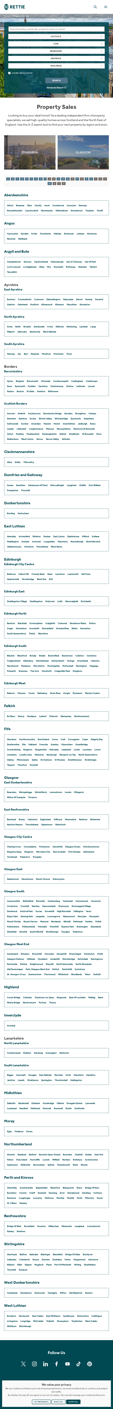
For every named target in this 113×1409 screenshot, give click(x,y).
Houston (41, 1226)
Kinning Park (27, 916)
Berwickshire (13, 371)
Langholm (72, 485)
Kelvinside (12, 964)
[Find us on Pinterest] (89, 1364)
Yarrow (39, 439)
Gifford (85, 536)
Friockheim (45, 233)
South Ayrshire (14, 344)
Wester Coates (92, 693)
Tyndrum (23, 1269)
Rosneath (58, 267)
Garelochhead (41, 261)
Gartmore (93, 1259)
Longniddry (49, 541)
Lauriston (60, 574)
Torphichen (76, 1321)
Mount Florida (14, 921)
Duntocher (39, 1293)
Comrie (23, 1193)
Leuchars (87, 749)
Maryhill (50, 964)
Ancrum (11, 413)
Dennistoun (27, 879)
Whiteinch (63, 974)
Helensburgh (57, 261)
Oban (41, 267)
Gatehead (22, 304)
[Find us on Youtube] (67, 1364)
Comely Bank (38, 574)
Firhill (100, 954)
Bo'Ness (11, 716)
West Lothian (15, 1305)
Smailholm (74, 434)
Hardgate (52, 1293)
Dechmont (24, 1316)
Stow (98, 434)
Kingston (28, 851)
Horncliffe (35, 1159)
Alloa (9, 462)
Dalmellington (53, 299)
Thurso (52, 1002)
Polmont (53, 716)
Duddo (88, 1154)
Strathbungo (52, 931)
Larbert (43, 716)
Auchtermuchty (27, 739)
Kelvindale (83, 959)
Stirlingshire (14, 1244)
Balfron (23, 1254)
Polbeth (50, 1321)
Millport (11, 331)
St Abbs (30, 391)
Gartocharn (23, 513)
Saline (35, 760)
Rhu (49, 267)
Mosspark (94, 916)
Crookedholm (24, 299)
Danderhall (23, 1103)
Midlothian (13, 1093)
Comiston (91, 655)
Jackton (11, 1080)
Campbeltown (14, 261)
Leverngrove (53, 916)
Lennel (91, 386)
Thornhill (25, 490)
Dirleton (37, 536)
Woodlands (76, 974)
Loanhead (12, 1108)
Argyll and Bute (16, 251)
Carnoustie (12, 233)
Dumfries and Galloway (23, 475)
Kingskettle (41, 749)
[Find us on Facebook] (56, 1364)
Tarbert (93, 267)
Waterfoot (60, 824)
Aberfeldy (12, 1187)
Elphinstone (73, 536)
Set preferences (41, 1402)
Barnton (11, 623)
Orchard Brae (62, 628)
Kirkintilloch (41, 792)
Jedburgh (82, 423)
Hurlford (34, 304)
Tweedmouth (63, 1164)
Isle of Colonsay (74, 261)
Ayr (19, 354)
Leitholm (80, 386)
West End (41, 579)
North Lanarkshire (16, 1043)
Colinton (79, 655)
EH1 (51, 579)
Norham (66, 1159)
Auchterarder (26, 1187)
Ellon (29, 205)
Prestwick (59, 354)
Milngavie (79, 792)
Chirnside (45, 381)
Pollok (98, 921)
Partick (55, 969)
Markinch (39, 754)
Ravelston (85, 628)
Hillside (57, 233)
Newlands (56, 921)
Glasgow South (14, 891)
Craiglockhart (14, 660)
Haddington (13, 541)
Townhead (12, 857)
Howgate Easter (75, 1103)
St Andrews (46, 760)
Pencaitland (42, 546)
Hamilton (90, 1075)
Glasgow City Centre (18, 837)
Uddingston (76, 1080)
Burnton (11, 299)
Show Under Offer (22, 73)
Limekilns (12, 754)
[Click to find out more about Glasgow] (83, 152)
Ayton (10, 381)
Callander (11, 1259)
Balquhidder (42, 1187)
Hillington (78, 911)
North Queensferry (88, 754)
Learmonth (73, 574)
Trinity (32, 633)
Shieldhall (12, 931)
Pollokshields (28, 926)
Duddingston (36, 601)
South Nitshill (36, 931)
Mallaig (91, 997)
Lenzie (68, 792)
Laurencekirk (31, 210)
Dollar (18, 462)
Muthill (70, 1198)
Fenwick (99, 299)
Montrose (92, 233)
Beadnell (22, 1154)
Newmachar (47, 210)
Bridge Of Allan (72, 1254)
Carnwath (21, 1075)
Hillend (60, 1103)
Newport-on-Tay (68, 754)
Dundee (25, 233)
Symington (46, 1080)
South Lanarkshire (16, 1065)
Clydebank (12, 1293)
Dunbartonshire (17, 503)
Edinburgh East (14, 591)
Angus (9, 223)
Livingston (12, 1321)
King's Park (12, 916)
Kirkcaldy (54, 749)
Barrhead (11, 819)
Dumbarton (26, 1293)
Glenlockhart (57, 660)
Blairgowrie (68, 1187)
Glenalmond (73, 1193)
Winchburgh (25, 1326)
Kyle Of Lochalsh (77, 997)
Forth (68, 1075)
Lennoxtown (56, 792)
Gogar (10, 628)
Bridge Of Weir (14, 1226)
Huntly (38, 205)
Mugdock (39, 1264)
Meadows (26, 666)
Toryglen (65, 931)
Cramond (62, 623)
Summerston (34, 974)
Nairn (100, 997)
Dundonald (39, 326)
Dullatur (27, 1053)
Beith (18, 326)
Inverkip (11, 1025)
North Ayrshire (14, 317)
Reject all (58, 1402)
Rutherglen (82, 926)
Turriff (100, 210)
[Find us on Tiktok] (78, 1364)
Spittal (51, 1164)
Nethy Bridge (13, 1002)
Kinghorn (27, 749)
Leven (97, 749)
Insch (47, 205)
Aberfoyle (12, 1254)
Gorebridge (48, 1103)
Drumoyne (63, 906)
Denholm (11, 418)
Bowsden (67, 1154)
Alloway (11, 354)
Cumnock (39, 299)
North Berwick (93, 541)
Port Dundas (74, 851)
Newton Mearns (15, 824)
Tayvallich (12, 272)
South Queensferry (16, 633)
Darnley (36, 906)
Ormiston (29, 546)
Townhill (34, 765)
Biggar (10, 1075)
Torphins (89, 210)
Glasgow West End (16, 944)
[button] (95, 7)
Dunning (53, 1193)
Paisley (10, 1231)
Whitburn (11, 1326)
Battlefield (28, 901)
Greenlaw (36, 423)
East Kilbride (45, 1075)
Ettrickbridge (61, 418)
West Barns (56, 546)
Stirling (77, 1264)
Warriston (43, 633)
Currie (31, 693)
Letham (80, 233)
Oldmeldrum (62, 210)
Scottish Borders (15, 403)
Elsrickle (58, 1075)
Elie (24, 744)
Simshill (23, 931)
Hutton (69, 386)
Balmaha (34, 1254)
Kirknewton (83, 1316)
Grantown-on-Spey (44, 997)
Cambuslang (54, 901)
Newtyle (11, 238)
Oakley (10, 760)
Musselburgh (77, 541)
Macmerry (63, 541)
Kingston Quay (14, 851)
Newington (81, 666)
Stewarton (85, 304)
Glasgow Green (72, 846)
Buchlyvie (88, 1254)
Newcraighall (71, 601)
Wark (75, 1164)
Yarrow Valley (52, 439)
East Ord (99, 1154)
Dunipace (31, 716)
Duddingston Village (17, 601)
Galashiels (89, 418)
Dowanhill (61, 954)
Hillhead (31, 959)
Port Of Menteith (62, 1264)
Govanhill (49, 911)
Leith (60, 601)
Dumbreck (12, 911)
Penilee (89, 921)
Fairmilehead (42, 660)
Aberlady (11, 536)
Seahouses (12, 1164)
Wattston (64, 1053)
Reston (20, 391)
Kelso (92, 423)
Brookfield (29, 1226)
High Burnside (64, 911)
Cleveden (49, 954)
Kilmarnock (47, 304)
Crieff (32, 1193)
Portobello (86, 601)
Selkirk (62, 434)
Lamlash (84, 326)
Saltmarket (88, 851)
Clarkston (32, 819)
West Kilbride (49, 331)
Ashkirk (21, 413)
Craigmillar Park (62, 671)
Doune (36, 1259)
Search (56, 80)
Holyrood (50, 601)
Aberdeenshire (16, 195)
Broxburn (11, 1316)
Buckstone (67, 655)
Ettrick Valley (45, 418)
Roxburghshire (49, 434)
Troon (69, 354)
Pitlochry (89, 1198)
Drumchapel (75, 954)
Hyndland (42, 959)
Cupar (85, 739)
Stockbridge (28, 579)
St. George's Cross (16, 974)
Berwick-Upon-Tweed (49, 1154)
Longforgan (24, 1198)
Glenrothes (67, 744)
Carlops (92, 413)
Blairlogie (45, 1254)
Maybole (35, 354)
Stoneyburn (63, 1321)
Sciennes (23, 671)
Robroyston (58, 879)
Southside (79, 1108)
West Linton (27, 439)
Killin (19, 1264)
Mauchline (72, 304)
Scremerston (91, 1159)
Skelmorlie (35, 331)
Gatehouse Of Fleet (38, 485)
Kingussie (61, 997)
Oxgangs (94, 666)
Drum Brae (55, 693)
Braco (79, 1187)
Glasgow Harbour (15, 959)
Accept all (73, 1402)
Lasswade (90, 1103)
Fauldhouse (68, 1316)
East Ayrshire (13, 289)
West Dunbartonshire (21, 1282)
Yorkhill (96, 974)
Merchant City (43, 851)
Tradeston (25, 857)
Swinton (41, 391)
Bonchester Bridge (52, 413)
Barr (26, 354)
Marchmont (12, 666)
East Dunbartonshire (18, 782)
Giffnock (58, 819)
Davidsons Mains (78, 623)
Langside (40, 916)
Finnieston (44, 846)
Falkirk (9, 706)
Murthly (60, 1198)
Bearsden (11, 792)
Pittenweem (23, 760)
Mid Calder (38, 1321)
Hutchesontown (91, 846)
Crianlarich (24, 1259)
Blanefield (58, 1254)
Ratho (75, 628)
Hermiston (21, 628)
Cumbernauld (13, 1053)
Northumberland (18, 1144)
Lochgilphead (29, 267)
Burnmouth (32, 381)
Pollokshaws (13, 926)
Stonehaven (77, 210)
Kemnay (83, 205)
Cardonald (68, 901)
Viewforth (47, 671)
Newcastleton (64, 429)
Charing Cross (14, 846)
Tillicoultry (28, 462)
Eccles (33, 418)
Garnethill (57, 846)
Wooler (84, 1164)
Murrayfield (47, 628)
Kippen (28, 1264)
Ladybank (66, 749)
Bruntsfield (53, 655)
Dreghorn (77, 671)
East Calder (37, 1316)
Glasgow (11, 777)
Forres (29, 1131)
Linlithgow (97, 1316)
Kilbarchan (54, 1226)
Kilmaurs (59, 304)
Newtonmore (29, 1002)
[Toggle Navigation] (106, 7)
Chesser (21, 693)
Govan (39, 911)
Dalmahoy (28, 660)
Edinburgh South (15, 646)
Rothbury (77, 1159)
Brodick (27, 326)
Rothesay (71, 267)
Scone (100, 1198)
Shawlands (96, 926)
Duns (9, 386)
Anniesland (12, 954)
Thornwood (49, 974)
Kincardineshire (14, 210)
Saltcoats (22, 331)
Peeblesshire (33, 434)
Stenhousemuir (81, 716)
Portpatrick (12, 490)
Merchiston (39, 666)
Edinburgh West (14, 683)
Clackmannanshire (19, 452)
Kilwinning (72, 326)
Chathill (79, 1154)
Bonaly (33, 655)
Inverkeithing (14, 749)
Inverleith (34, 628)
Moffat (82, 485)
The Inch (34, 671)
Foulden (32, 386)
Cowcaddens (30, 846)
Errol (62, 1193)
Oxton (10, 434)
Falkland (33, 744)
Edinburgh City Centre (19, 564)
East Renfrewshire (16, 809)
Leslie (77, 749)
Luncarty (37, 1198)
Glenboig (38, 1053)
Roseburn (77, 693)
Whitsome (53, 391)
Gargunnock (79, 1259)
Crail (63, 739)
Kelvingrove (97, 959)
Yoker (87, 974)
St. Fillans (12, 1203)
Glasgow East (13, 869)
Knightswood (36, 964)
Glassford (78, 1075)
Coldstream (92, 381)
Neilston (83, 819)
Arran (10, 326)
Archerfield (24, 536)
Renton (88, 1293)
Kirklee (23, 964)
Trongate (37, 857)
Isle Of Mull (90, 261)
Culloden (27, 997)
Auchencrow (34, 413)
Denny (21, 716)
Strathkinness (75, 760)
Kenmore (11, 1198)
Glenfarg (86, 1193)
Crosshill (24, 906)
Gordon (25, 423)
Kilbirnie (60, 326)
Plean (49, 1264)
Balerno (11, 693)
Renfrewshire (15, 1216)
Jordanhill (55, 959)
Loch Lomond (13, 267)
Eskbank (36, 1103)
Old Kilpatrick (75, 1293)
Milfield (56, 1159)
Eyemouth (20, 386)
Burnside (40, 901)
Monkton (46, 354)
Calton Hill (23, 574)
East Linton (59, 536)
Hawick (47, 423)
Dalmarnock (13, 879)
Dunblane (57, 1259)
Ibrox (88, 911)
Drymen (46, 1259)
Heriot (57, 423)
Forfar (34, 233)
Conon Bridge (13, 997)
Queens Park (67, 926)
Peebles (20, 434)
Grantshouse (56, 386)
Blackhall (22, 623)
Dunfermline (13, 744)
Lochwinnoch (93, 1226)
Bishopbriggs (25, 792)
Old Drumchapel (15, 969)
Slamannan (65, 716)
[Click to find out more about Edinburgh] (30, 152)
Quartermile (13, 579)
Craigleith (50, 623)
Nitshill (67, 921)
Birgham (20, 381)
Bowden (68, 413)
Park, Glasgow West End (37, 969)
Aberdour (11, 739)
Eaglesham (45, 819)
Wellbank (22, 238)
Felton (10, 1159)
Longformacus (36, 429)
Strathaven (32, 1080)
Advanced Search (55, 87)
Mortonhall (67, 666)
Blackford (22, 655)
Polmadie (42, 926)
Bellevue (11, 574)
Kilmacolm (67, 1226)
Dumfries (20, 485)
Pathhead (35, 1108)
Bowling (11, 513)
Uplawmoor (47, 824)
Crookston (12, 906)
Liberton (95, 660)
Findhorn (19, 1131)
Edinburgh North (15, 613)
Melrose (50, 429)
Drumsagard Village (81, 906)
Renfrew (21, 1231)
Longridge (25, 1321)
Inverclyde (12, 1015)
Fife (7, 729)
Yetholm (66, 439)
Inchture (97, 1193)
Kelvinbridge (68, 959)
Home (7, 16)
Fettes (92, 623)
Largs (93, 326)
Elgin (9, 1131)
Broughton (80, 413)
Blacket (11, 655)
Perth (79, 1198)
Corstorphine (36, 623)
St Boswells (88, 434)
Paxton (10, 391)
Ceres (55, 739)
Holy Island (21, 1159)
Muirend (44, 921)
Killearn (10, 1264)
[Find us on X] (23, 1364)
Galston (11, 304)
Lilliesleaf (21, 429)
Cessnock (96, 901)
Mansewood (69, 916)
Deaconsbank (49, 906)
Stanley (23, 1203)
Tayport (11, 765)
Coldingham (77, 381)
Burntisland (43, 739)
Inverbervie (58, 205)
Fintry (68, 1259)
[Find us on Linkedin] (45, 1364)
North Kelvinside (64, 964)
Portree (42, 1002)
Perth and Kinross (18, 1177)
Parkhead (78, 921)
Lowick (46, 1159)
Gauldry (55, 744)
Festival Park (26, 911)
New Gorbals (59, 851)
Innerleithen (69, 423)
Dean (50, 574)
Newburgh (52, 754)
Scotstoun (80, 969)
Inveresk (36, 541)
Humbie (25, 541)
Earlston (23, 418)
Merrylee (82, 916)
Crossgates (73, 739)
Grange (70, 660)
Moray (9, 1121)
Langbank (79, 1226)
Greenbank (82, 660)
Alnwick (11, 1154)
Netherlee (95, 819)
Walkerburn (13, 439)
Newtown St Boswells (84, 429)
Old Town (85, 574)
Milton (63, 1293)
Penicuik (47, 1108)
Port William (95, 485)
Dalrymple (68, 299)
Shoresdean (39, 1164)
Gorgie (66, 693)
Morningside (53, 666)
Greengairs (51, 1053)
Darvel (79, 299)
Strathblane (90, 1264)
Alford (10, 205)
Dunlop (88, 299)
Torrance (32, 797)
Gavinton (43, 386)
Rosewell (58, 1108)
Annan (10, 485)
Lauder (10, 429)
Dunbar (47, 536)
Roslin (69, 1108)
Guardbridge (81, 744)
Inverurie (71, 205)
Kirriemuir (69, 233)
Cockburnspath (60, 381)
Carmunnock (82, 901)
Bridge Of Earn (92, 1187)
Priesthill (54, 926)
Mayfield (23, 1108)
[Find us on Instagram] (34, 1364)
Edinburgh (12, 559)
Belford (32, 1154)
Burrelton (12, 1193)
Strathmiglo (90, 760)
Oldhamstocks (14, 546)
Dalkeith (11, 1103)
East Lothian (14, 526)
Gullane (95, 536)
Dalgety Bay (97, 739)
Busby (22, 819)
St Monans (60, 760)
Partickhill (67, 969)
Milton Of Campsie (16, 797)
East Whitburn (53, 1316)
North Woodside (84, 964)
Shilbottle (25, 1164)
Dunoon (27, 261)
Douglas (33, 1075)
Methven (49, 1198)
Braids (42, 655)
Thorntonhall (61, 1080)
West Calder (91, 1321)
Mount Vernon (43, 879)
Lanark (21, 1080)
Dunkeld (42, 1193)
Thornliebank (31, 824)
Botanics (25, 954)
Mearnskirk (70, 819)
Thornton (22, 765)
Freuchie (43, 744)
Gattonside (12, 423)
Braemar (20, 205)
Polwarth (11, 671)
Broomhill (37, 954)
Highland (11, 987)
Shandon (82, 267)
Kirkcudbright (57, 485)
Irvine (50, 326)
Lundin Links (25, 754)
